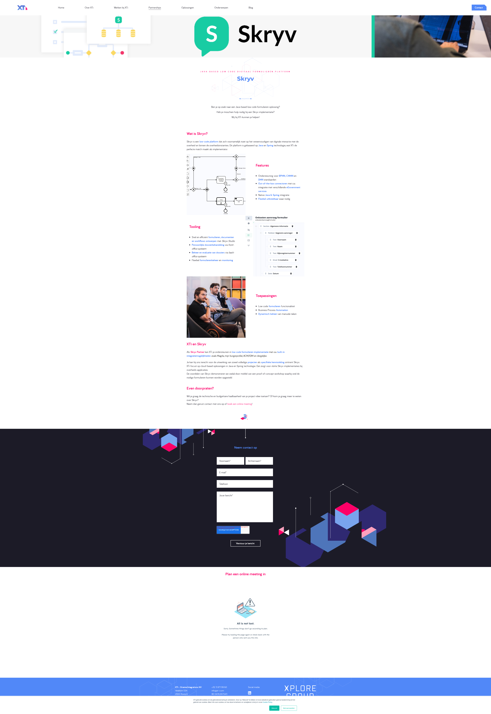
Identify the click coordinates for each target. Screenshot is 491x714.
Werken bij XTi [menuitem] (121, 7)
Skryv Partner (197, 352)
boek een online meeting (239, 403)
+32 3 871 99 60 (219, 687)
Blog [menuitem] (251, 7)
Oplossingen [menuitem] (187, 7)
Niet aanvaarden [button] (289, 708)
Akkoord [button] (274, 708)
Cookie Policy (267, 702)
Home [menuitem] (61, 7)
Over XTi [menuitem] (89, 7)
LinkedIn (249, 692)
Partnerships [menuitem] (155, 7)
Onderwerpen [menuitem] (221, 7)
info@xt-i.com (218, 690)
